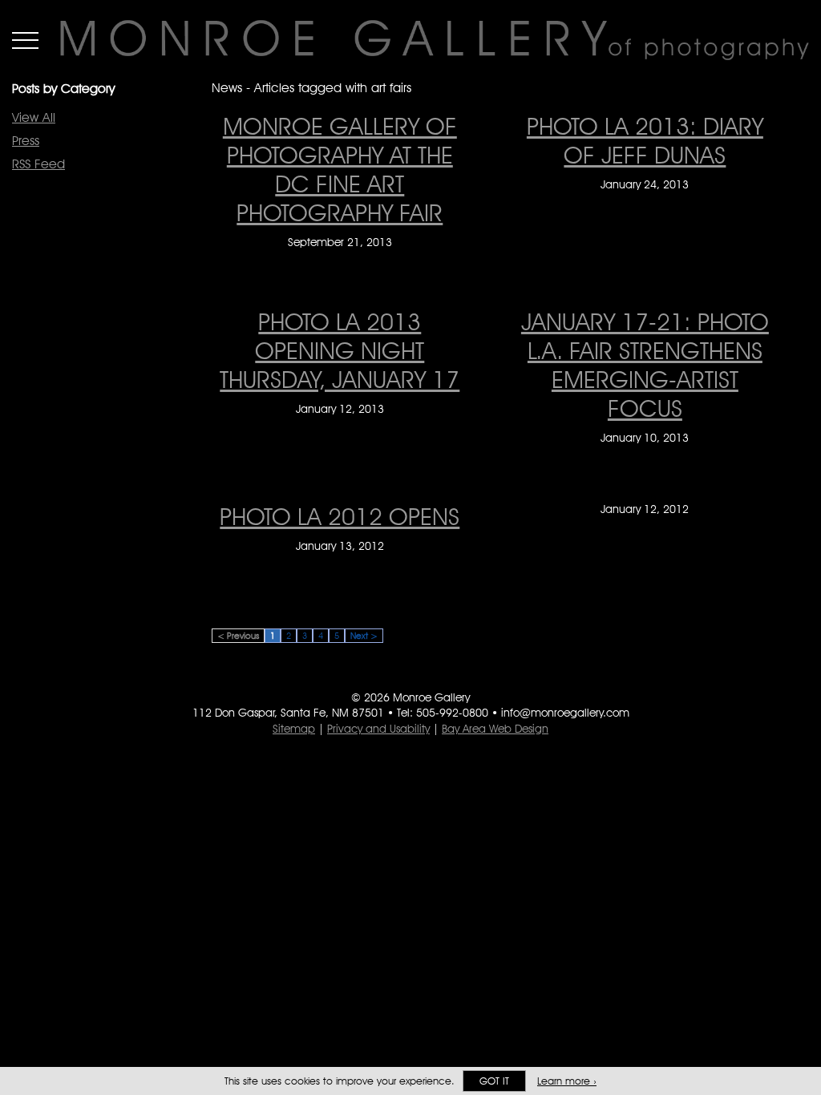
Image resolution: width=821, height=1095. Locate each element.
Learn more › (567, 1081)
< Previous (238, 635)
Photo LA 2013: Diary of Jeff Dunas (645, 140)
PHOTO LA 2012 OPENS (339, 516)
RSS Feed (38, 164)
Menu (25, 40)
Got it (494, 1081)
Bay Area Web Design (495, 728)
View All (33, 117)
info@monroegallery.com (565, 712)
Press (25, 140)
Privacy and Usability (378, 728)
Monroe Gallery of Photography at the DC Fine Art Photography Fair (340, 169)
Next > (364, 635)
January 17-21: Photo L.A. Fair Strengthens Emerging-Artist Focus (645, 364)
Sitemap (294, 728)
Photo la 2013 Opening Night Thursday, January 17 (339, 350)
